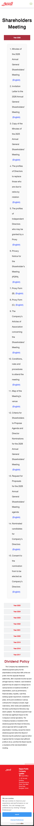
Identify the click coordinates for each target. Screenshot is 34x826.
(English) (16, 80)
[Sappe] (7, 4)
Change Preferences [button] (17, 820)
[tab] (17, 37)
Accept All (17, 814)
